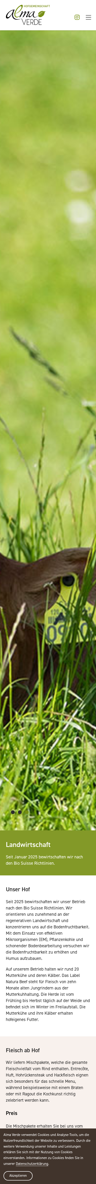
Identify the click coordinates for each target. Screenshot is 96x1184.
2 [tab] (20, 812)
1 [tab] (13, 812)
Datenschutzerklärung (32, 1163)
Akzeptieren (18, 1175)
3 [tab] (27, 812)
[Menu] (88, 18)
